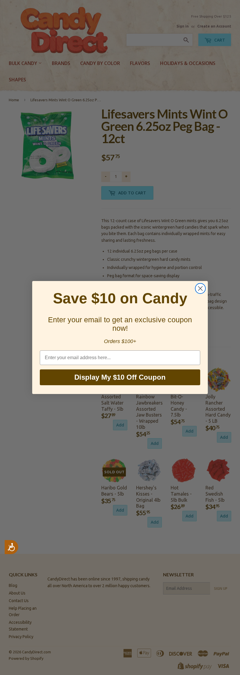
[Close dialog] (200, 288)
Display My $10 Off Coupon (120, 377)
